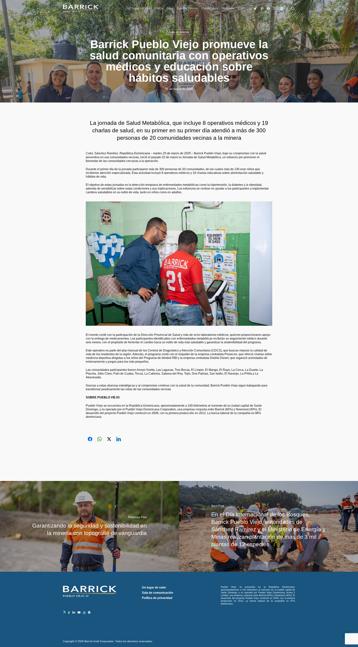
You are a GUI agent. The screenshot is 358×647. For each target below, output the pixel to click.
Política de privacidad (157, 597)
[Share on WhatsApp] (99, 439)
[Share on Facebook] (90, 439)
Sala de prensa (179, 32)
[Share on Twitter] (109, 439)
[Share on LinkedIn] (118, 439)
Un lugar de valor (154, 587)
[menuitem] (241, 8)
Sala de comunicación (157, 592)
